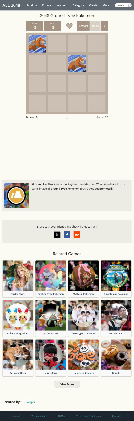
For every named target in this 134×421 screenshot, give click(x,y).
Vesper (31, 402)
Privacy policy (39, 416)
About (16, 416)
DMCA (61, 416)
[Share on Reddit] (77, 234)
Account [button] (62, 5)
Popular (47, 5)
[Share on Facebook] (67, 234)
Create (93, 5)
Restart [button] (83, 26)
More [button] (106, 5)
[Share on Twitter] (57, 235)
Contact (116, 416)
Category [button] (78, 5)
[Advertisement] (67, 148)
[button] (104, 26)
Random (31, 5)
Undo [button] (95, 26)
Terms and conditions (88, 416)
